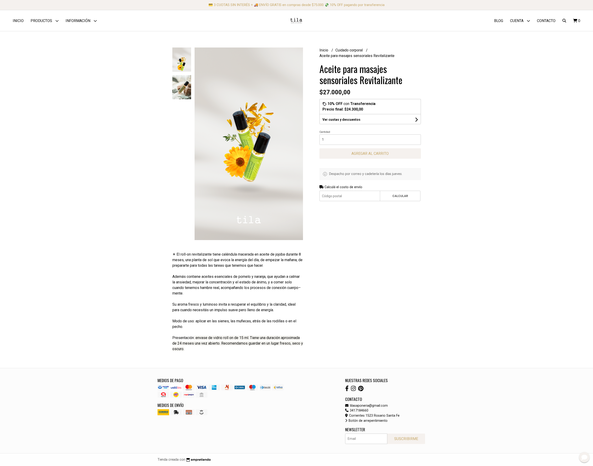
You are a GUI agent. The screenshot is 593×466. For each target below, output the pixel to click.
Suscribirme (406, 439)
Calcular (400, 196)
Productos (42, 21)
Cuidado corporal (349, 50)
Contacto (546, 21)
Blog (498, 21)
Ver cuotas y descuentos (341, 119)
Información (78, 21)
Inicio (18, 21)
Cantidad (324, 131)
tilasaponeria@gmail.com (368, 406)
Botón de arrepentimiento (368, 421)
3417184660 (358, 410)
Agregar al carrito (370, 153)
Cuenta (517, 21)
